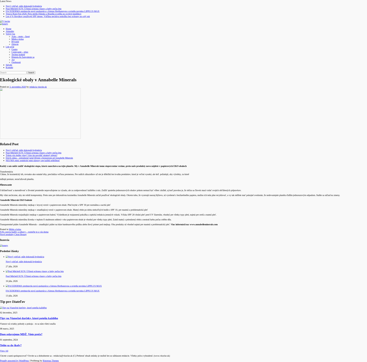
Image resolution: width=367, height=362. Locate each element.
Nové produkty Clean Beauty (13, 234)
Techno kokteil (18, 54)
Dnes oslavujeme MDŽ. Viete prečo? (21, 334)
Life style (10, 47)
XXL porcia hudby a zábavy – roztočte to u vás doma (24, 232)
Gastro (14, 49)
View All (4, 351)
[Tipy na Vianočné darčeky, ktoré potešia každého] (23, 308)
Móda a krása (17, 39)
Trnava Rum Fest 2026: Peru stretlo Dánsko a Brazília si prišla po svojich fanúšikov (43, 14)
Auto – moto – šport (20, 36)
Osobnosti (16, 62)
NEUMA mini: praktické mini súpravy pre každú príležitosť (33, 160)
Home (8, 29)
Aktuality (10, 31)
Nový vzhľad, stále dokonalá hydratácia (24, 6)
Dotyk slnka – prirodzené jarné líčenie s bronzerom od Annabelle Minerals (39, 158)
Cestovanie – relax (19, 52)
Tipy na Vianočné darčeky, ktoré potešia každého (29, 318)
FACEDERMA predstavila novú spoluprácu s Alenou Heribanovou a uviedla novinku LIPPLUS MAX (52, 11)
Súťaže (9, 65)
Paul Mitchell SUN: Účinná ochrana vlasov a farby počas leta (33, 8)
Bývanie (15, 41)
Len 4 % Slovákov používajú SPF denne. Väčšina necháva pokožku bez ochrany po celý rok (48, 16)
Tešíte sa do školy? (11, 345)
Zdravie (14, 44)
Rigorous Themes (51, 360)
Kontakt (9, 67)
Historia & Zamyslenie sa (22, 57)
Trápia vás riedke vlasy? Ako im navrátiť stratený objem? (31, 155)
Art (12, 59)
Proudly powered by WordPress (14, 360)
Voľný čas (10, 34)
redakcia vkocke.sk (38, 87)
